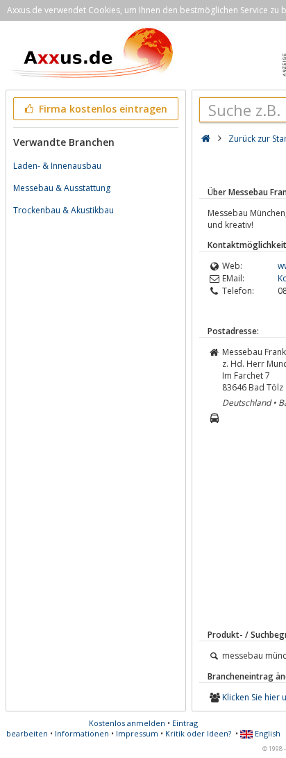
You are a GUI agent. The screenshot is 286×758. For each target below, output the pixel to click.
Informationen (82, 733)
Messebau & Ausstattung (61, 188)
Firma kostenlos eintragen (101, 108)
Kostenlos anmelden (127, 723)
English (266, 733)
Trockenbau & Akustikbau (63, 210)
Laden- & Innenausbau (57, 166)
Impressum (137, 733)
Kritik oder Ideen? (198, 733)
